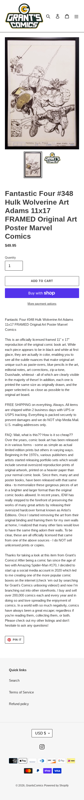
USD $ (40, 733)
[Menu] (76, 16)
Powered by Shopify (56, 785)
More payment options (42, 303)
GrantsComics (34, 785)
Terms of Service (21, 692)
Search (14, 680)
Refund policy (19, 704)
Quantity (10, 257)
